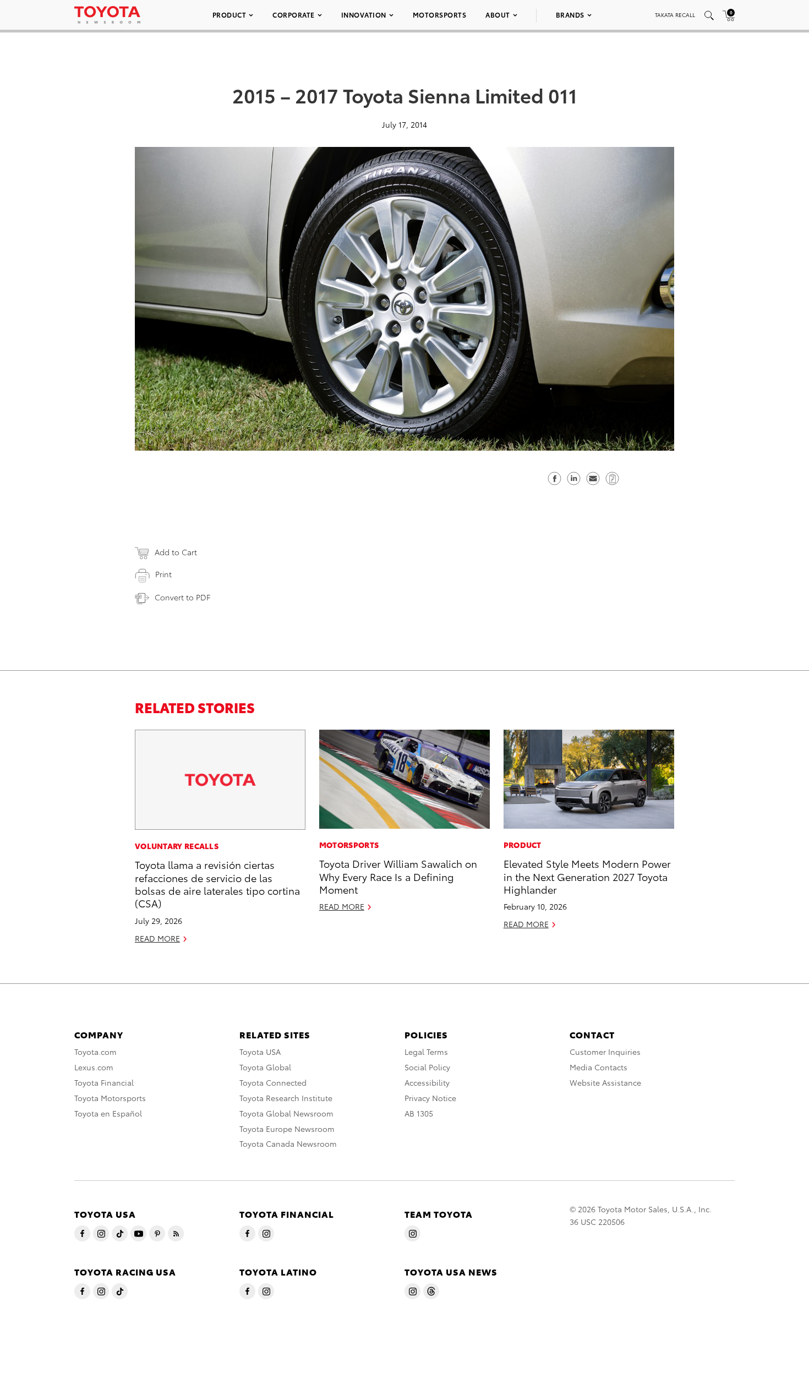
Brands (570, 14)
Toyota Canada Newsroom (288, 1143)
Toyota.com (95, 1051)
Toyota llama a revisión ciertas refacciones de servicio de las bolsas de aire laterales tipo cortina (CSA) (217, 883)
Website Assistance (605, 1082)
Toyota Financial (104, 1082)
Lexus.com (93, 1066)
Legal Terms (426, 1051)
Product (229, 14)
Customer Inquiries (605, 1051)
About (497, 14)
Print (163, 573)
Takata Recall (675, 14)
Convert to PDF (182, 597)
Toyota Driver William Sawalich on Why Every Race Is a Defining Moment (398, 876)
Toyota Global (265, 1066)
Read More (157, 938)
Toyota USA (260, 1051)
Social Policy (427, 1066)
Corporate (293, 14)
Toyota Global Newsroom (286, 1113)
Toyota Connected (273, 1082)
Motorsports (440, 14)
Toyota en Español (108, 1113)
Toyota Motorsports (110, 1097)
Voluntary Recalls (176, 845)
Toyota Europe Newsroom (287, 1128)
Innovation (363, 14)
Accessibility (427, 1082)
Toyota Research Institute (285, 1097)
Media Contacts (598, 1066)
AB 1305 (418, 1113)
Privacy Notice (430, 1097)
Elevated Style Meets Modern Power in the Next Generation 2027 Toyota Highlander (587, 876)
